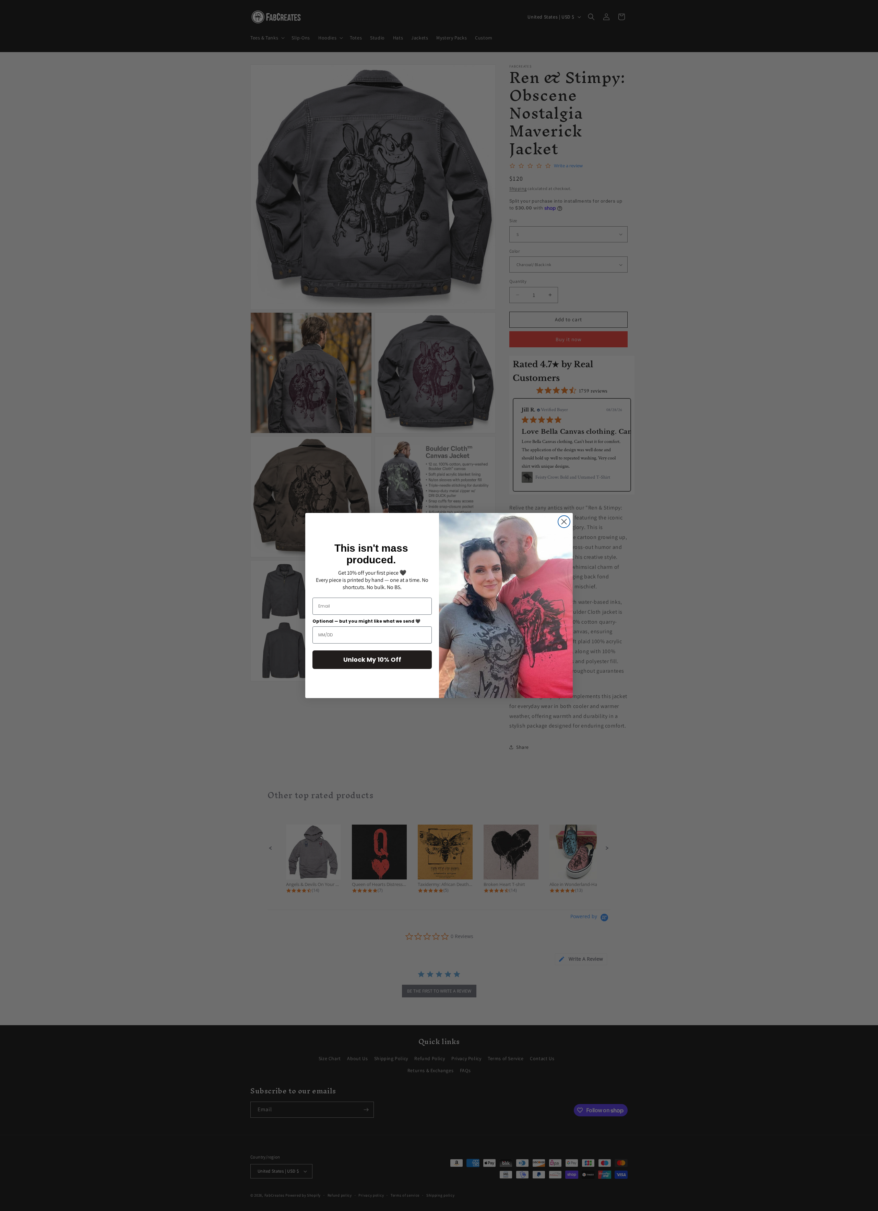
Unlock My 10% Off (372, 659)
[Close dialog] (564, 522)
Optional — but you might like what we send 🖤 (366, 621)
